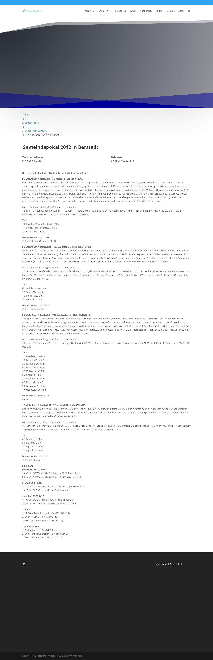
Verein (88, 11)
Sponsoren (146, 11)
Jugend (119, 11)
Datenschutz (176, 564)
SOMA (133, 11)
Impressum (161, 564)
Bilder (159, 11)
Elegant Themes (46, 655)
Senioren (103, 11)
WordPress (76, 655)
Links (181, 11)
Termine (170, 11)
